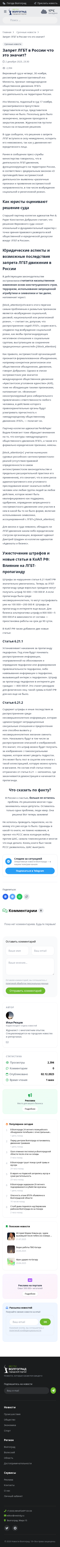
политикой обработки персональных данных (27, 983)
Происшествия (12, 1414)
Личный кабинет (13, 1496)
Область (8, 1457)
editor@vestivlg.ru (15, 1515)
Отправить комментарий (25, 991)
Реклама (8, 1479)
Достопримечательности (18, 1463)
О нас (7, 1490)
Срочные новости (26, 32)
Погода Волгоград (16, 3)
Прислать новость (47, 3)
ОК (45, 1321)
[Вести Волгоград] (17, 11)
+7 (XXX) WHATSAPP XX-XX (19, 1510)
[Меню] (5, 11)
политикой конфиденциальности (25, 1330)
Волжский (9, 1452)
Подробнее (30, 1109)
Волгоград (9, 1446)
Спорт (7, 1430)
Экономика (10, 1425)
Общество (9, 1419)
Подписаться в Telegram (30, 870)
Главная (7, 32)
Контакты (9, 1485)
